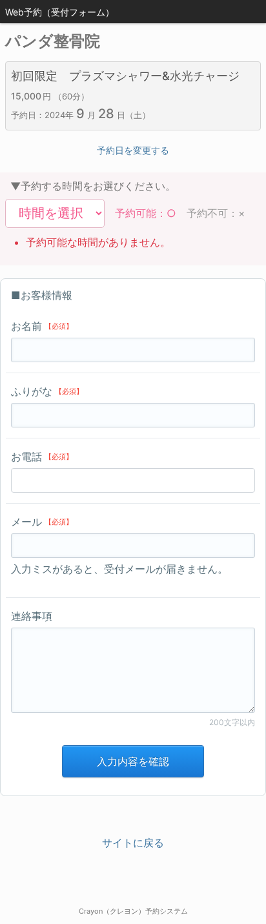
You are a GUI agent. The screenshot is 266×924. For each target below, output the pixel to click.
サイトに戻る (133, 842)
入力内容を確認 (133, 761)
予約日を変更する (133, 150)
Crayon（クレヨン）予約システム (133, 911)
